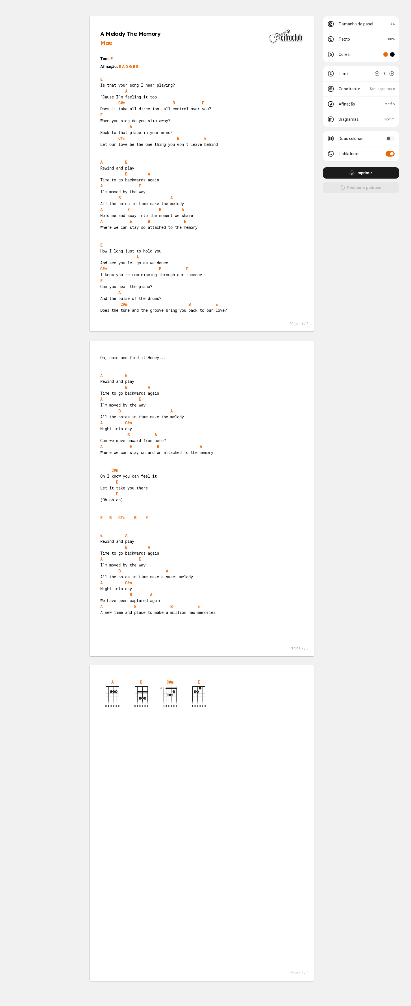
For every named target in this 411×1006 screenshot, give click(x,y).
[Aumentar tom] (391, 73)
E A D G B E (129, 66)
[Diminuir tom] (377, 73)
